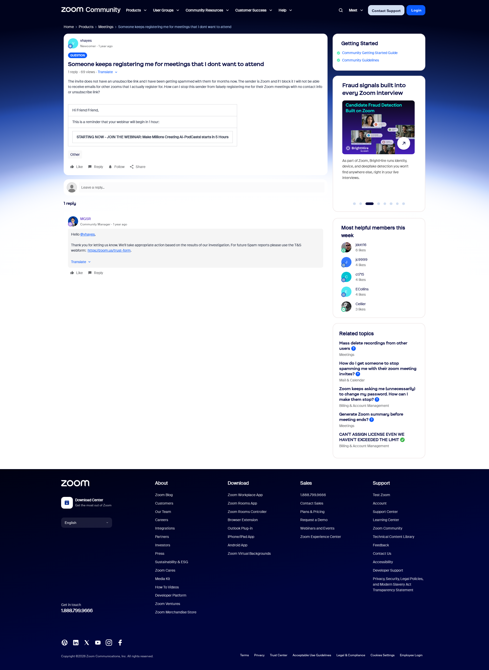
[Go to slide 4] (376, 203)
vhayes (86, 40)
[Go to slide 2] (360, 203)
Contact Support (386, 11)
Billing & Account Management (364, 405)
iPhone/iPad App (241, 536)
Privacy (259, 655)
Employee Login (411, 655)
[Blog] (64, 642)
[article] (195, 246)
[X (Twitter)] (86, 642)
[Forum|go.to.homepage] (91, 10)
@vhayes (87, 234)
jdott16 (361, 244)
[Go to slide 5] (385, 203)
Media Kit (162, 578)
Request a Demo (314, 520)
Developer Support (388, 570)
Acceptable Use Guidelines (312, 655)
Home (69, 26)
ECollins (362, 289)
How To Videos (167, 587)
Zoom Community (387, 528)
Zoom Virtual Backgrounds (249, 553)
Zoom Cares (165, 570)
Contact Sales (311, 503)
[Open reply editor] (196, 187)
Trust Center (278, 655)
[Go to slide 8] (403, 203)
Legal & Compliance (350, 655)
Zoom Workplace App (245, 495)
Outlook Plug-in (240, 528)
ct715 (360, 274)
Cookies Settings (383, 655)
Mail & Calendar (352, 380)
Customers (164, 503)
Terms (244, 655)
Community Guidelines (360, 60)
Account (380, 503)
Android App (237, 545)
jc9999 (362, 259)
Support (381, 483)
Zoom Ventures (167, 603)
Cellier (361, 304)
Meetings (105, 26)
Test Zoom (381, 495)
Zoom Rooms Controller (247, 511)
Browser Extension (243, 520)
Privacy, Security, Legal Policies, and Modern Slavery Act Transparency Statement (398, 584)
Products (86, 26)
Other (75, 154)
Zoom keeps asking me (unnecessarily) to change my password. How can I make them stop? (377, 394)
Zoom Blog (164, 495)
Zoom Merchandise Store (175, 612)
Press (159, 553)
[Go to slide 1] (354, 203)
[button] (108, 72)
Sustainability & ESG (171, 562)
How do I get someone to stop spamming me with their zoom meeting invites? (377, 368)
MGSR (85, 218)
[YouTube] (97, 642)
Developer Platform (170, 595)
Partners (162, 536)
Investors (162, 545)
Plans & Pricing (312, 511)
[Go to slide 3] (367, 203)
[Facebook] (120, 642)
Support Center (385, 511)
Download (238, 483)
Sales (306, 483)
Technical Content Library (393, 536)
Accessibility (383, 562)
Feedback (381, 545)
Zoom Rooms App (242, 503)
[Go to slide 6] (391, 203)
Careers (161, 520)
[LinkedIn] (75, 642)
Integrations (165, 528)
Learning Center (386, 520)
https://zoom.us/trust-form (109, 250)
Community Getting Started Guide (370, 52)
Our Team (163, 511)
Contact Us (382, 553)
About (161, 483)
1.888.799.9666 (77, 611)
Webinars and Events (317, 528)
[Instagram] (108, 642)
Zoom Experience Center (320, 536)
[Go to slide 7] (397, 203)
